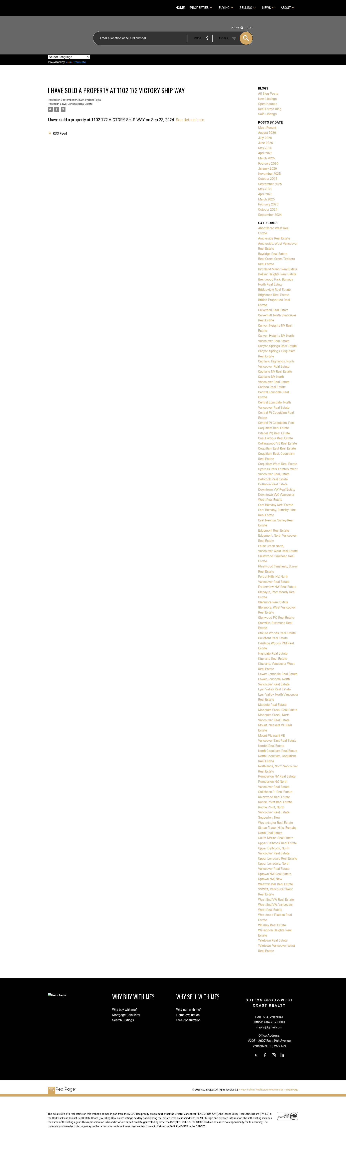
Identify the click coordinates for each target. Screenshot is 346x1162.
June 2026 (265, 143)
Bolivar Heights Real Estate (277, 274)
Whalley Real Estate (272, 925)
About (286, 8)
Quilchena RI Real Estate (275, 792)
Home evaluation (188, 1015)
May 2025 (265, 189)
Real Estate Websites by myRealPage (277, 1089)
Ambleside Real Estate (274, 238)
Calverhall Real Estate (273, 310)
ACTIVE (235, 27)
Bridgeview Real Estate (274, 290)
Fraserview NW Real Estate (277, 587)
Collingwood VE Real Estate (277, 443)
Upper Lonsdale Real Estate (277, 858)
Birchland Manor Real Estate (277, 269)
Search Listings (123, 1020)
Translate (79, 62)
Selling (245, 8)
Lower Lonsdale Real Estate (76, 103)
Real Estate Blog (269, 109)
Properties (199, 8)
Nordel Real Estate (271, 746)
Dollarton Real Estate (273, 484)
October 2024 (267, 209)
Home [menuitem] (180, 8)
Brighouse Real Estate (273, 295)
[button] (256, 1055)
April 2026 (265, 153)
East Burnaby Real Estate (275, 505)
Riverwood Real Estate (274, 797)
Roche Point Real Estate (275, 802)
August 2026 (267, 133)
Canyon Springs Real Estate (277, 346)
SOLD (250, 27)
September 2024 (270, 215)
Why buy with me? (124, 1010)
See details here (190, 119)
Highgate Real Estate (273, 653)
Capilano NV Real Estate (275, 371)
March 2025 (266, 199)
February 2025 (268, 204)
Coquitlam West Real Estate (277, 464)
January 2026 (267, 168)
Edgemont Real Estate (273, 530)
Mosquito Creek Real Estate (277, 710)
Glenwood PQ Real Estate (276, 618)
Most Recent (267, 128)
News (266, 8)
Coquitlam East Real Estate (277, 448)
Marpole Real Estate (272, 705)
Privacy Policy (246, 1089)
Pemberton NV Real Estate (277, 776)
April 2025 (265, 194)
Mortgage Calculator (126, 1015)
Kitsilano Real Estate (272, 659)
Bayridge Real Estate (272, 254)
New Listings (267, 99)
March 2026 (266, 158)
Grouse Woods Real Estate (277, 633)
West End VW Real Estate (276, 899)
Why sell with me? (189, 1010)
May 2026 (265, 148)
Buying (223, 8)
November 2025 (269, 174)
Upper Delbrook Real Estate (277, 843)
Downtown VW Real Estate (276, 489)
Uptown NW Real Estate (274, 874)
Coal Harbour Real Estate (275, 438)
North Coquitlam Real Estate (277, 751)
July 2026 (265, 138)
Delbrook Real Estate (273, 479)
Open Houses (267, 104)
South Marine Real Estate (275, 838)
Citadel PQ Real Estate (274, 433)
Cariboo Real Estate (272, 387)
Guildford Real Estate (273, 638)
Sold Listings (267, 114)
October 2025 (267, 179)
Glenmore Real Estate (273, 602)
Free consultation (188, 1020)
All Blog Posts (268, 94)
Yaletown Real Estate (273, 940)
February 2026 (268, 163)
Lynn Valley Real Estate (274, 689)
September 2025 (270, 184)
